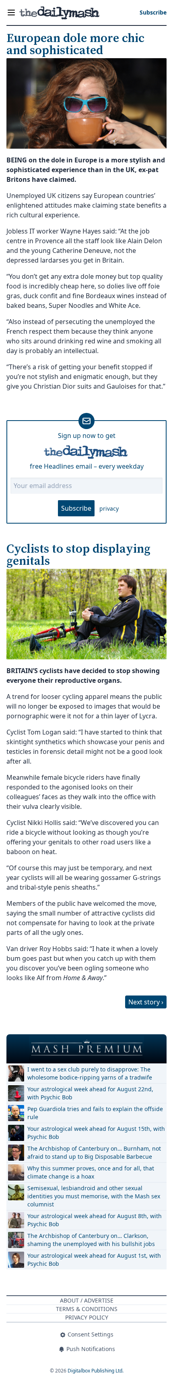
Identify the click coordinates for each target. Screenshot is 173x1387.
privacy (109, 508)
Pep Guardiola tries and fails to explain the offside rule (95, 1113)
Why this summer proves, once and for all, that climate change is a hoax (90, 1172)
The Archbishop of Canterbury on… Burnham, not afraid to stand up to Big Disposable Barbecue (94, 1152)
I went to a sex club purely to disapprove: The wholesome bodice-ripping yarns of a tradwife (89, 1073)
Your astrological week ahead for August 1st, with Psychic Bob (94, 1259)
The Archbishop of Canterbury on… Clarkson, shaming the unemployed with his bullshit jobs (91, 1240)
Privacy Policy (86, 1317)
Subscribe (76, 508)
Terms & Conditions (86, 1309)
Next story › (145, 1002)
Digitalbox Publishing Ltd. (96, 1370)
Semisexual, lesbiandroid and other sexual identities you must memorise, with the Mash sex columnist (93, 1196)
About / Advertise (86, 1300)
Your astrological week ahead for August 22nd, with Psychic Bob (90, 1093)
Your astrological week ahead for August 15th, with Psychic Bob (96, 1133)
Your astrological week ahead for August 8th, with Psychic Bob (94, 1220)
